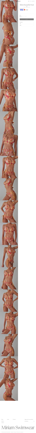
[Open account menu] (32, 1)
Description (21, 22)
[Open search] (31, 1)
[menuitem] (13, 1)
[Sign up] (34, 421)
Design (20, 25)
